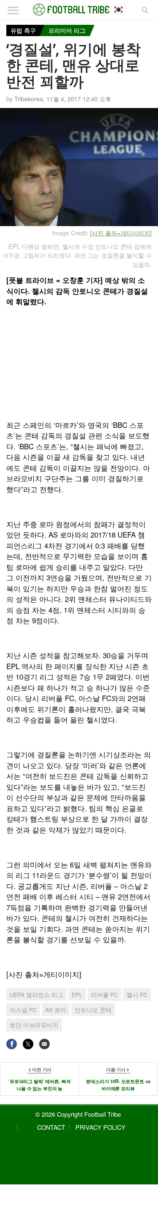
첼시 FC (136, 994)
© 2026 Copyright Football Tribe (78, 1114)
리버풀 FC (104, 994)
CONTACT (51, 1127)
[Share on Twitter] (28, 1043)
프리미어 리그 (67, 30)
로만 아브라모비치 (34, 1024)
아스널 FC (23, 1009)
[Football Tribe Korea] (79, 9)
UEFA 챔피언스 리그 (36, 994)
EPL (77, 994)
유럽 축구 (23, 30)
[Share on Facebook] (11, 1043)
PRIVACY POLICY (100, 1127)
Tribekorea (28, 98)
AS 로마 (55, 1009)
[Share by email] (44, 1043)
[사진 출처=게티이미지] (121, 232)
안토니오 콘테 (93, 1009)
